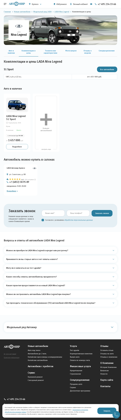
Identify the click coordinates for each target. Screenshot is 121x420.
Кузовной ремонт (35, 377)
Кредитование (76, 371)
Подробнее (17, 147)
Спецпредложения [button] (107, 51)
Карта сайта (106, 380)
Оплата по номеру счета (80, 360)
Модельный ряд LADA (42, 12)
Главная (7, 12)
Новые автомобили (22, 12)
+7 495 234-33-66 (106, 4)
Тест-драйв (74, 350)
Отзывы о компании (108, 357)
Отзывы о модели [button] (88, 52)
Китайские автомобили (38, 360)
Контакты (105, 386)
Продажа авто (76, 384)
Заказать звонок (102, 213)
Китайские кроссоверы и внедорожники (45, 357)
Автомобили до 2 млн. (37, 354)
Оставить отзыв (106, 350)
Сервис (31, 372)
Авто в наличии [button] (11, 52)
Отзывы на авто (107, 354)
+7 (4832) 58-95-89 (19, 182)
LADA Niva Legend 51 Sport (16, 118)
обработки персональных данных (78, 220)
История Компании (108, 367)
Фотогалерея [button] (70, 51)
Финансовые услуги (80, 366)
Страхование (75, 374)
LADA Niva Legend (61, 12)
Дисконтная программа (80, 391)
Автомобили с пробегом (40, 366)
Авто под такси (34, 350)
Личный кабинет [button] (80, 4)
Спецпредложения (79, 380)
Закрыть (106, 411)
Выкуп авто (75, 357)
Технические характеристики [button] (50, 52)
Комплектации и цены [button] (28, 52)
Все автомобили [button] (107, 69)
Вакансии (104, 371)
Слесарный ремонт (36, 380)
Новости (103, 374)
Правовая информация (11, 357)
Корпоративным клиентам (81, 354)
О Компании (106, 363)
